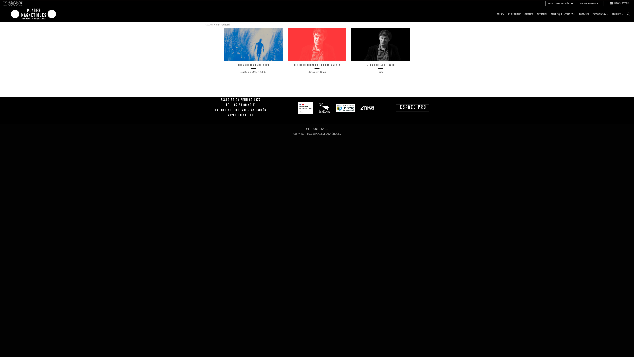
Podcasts (584, 14)
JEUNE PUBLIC (514, 14)
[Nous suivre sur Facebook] (5, 3)
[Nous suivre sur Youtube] (20, 3)
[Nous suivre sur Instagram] (10, 3)
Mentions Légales (317, 128)
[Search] (628, 14)
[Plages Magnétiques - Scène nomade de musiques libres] (32, 14)
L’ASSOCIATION (599, 14)
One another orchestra (253, 65)
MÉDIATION (542, 14)
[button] (620, 3)
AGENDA (501, 14)
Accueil (209, 24)
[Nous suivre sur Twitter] (15, 3)
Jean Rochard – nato (381, 65)
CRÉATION (529, 14)
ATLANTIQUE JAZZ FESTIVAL (563, 14)
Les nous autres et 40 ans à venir (317, 65)
